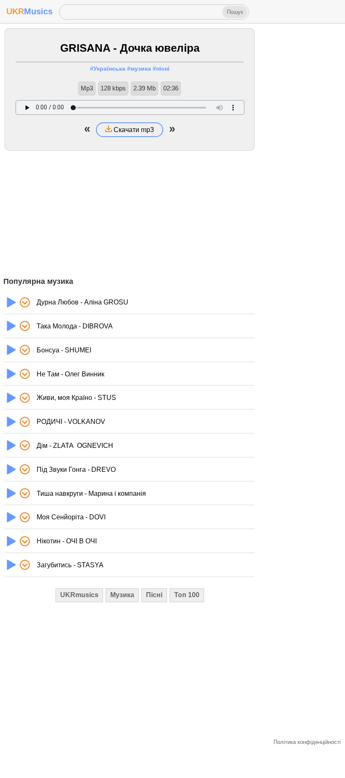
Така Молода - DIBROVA (75, 326)
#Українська (107, 68)
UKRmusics (79, 594)
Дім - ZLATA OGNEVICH (75, 445)
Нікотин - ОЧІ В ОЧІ (67, 541)
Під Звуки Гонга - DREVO (76, 469)
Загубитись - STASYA (70, 565)
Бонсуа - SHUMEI (64, 350)
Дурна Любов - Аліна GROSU (82, 302)
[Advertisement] (130, 214)
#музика (139, 68)
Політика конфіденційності (307, 742)
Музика (122, 594)
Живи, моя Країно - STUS (76, 397)
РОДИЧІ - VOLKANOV (71, 421)
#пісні (161, 68)
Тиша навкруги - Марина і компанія (91, 493)
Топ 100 (186, 594)
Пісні (154, 594)
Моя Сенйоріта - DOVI (71, 517)
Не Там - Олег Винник (70, 374)
